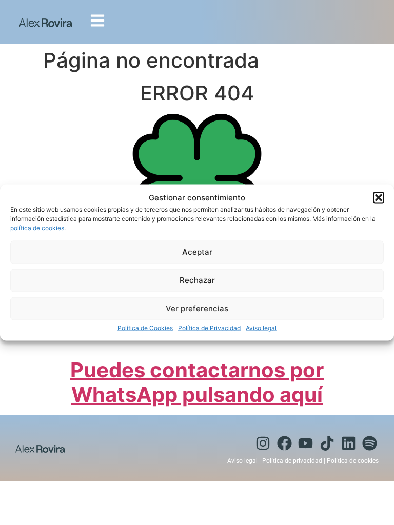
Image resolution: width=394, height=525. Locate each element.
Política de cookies (353, 461)
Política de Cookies (145, 327)
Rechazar (197, 280)
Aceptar (197, 252)
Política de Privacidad (209, 327)
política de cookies (37, 227)
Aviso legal (261, 327)
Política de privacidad (292, 461)
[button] (378, 198)
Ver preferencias (197, 308)
